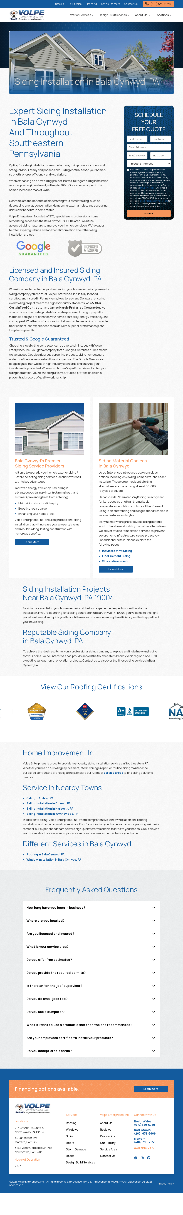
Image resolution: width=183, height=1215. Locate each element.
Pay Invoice (75, 4)
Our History (108, 1143)
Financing (91, 4)
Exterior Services (80, 15)
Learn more (151, 1089)
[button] (81, 15)
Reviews (105, 1130)
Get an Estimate (110, 4)
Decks (70, 1156)
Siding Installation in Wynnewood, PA (52, 814)
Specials (60, 4)
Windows (72, 1130)
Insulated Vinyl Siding (117, 551)
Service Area (108, 1149)
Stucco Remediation (116, 561)
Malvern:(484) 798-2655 (144, 1140)
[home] (27, 15)
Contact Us (131, 4)
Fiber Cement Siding (116, 556)
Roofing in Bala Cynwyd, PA (45, 854)
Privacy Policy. (147, 187)
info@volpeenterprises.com (154, 200)
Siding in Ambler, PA (39, 798)
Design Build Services (113, 15)
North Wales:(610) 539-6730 (144, 1123)
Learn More (32, 542)
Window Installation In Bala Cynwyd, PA (53, 859)
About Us (106, 1123)
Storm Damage (76, 1149)
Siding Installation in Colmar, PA (48, 803)
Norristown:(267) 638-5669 (145, 1131)
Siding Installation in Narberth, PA (49, 808)
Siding (70, 1136)
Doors (70, 1143)
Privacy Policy (166, 1183)
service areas (113, 773)
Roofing (71, 1123)
